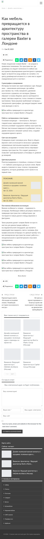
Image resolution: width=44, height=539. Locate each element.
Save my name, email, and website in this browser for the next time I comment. (21, 425)
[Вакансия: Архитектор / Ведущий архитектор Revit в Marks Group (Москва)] (36, 198)
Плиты (7, 489)
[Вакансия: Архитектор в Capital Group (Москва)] (31, 354)
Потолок (7, 493)
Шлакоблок (8, 506)
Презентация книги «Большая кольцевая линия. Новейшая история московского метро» (10, 302)
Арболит (7, 523)
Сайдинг (7, 497)
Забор (7, 485)
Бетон (7, 502)
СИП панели (9, 514)
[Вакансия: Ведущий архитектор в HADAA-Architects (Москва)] (12, 354)
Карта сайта (6, 443)
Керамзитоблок (10, 510)
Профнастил (9, 519)
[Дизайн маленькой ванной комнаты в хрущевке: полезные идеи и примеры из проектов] (36, 185)
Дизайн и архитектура (5, 319)
